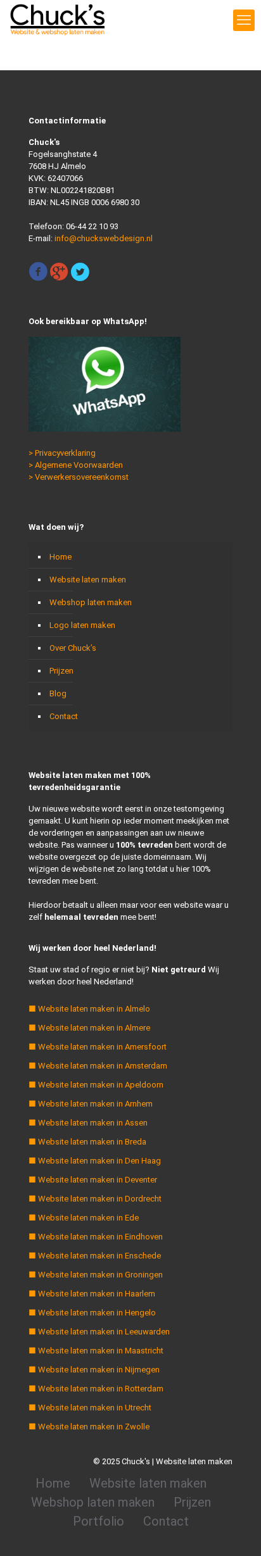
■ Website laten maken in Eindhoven (96, 1236)
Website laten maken (87, 579)
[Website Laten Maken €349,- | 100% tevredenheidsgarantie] (57, 19)
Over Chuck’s (72, 648)
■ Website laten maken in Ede (84, 1217)
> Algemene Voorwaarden (76, 465)
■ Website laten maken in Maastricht (96, 1350)
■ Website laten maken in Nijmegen (94, 1369)
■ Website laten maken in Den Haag (95, 1160)
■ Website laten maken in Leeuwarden (99, 1331)
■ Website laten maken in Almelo (89, 1008)
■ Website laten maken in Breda (87, 1141)
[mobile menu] (244, 20)
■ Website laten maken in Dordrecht (95, 1198)
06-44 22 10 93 (92, 226)
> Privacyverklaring (62, 453)
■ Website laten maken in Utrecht (90, 1407)
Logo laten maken (82, 625)
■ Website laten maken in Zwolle (89, 1426)
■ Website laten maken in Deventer (93, 1179)
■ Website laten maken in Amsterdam (98, 1065)
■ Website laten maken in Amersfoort (98, 1046)
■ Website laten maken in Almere (89, 1027)
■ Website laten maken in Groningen (96, 1274)
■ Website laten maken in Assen (88, 1122)
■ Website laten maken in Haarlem (92, 1293)
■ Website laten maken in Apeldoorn (96, 1084)
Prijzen (61, 670)
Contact (63, 716)
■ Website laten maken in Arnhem (91, 1103)
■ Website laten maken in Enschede (95, 1255)
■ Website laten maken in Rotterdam (96, 1388)
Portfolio (98, 1521)
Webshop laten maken (90, 602)
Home (60, 557)
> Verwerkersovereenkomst (79, 477)
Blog (58, 693)
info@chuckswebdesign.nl (103, 238)
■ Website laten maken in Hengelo (92, 1312)
